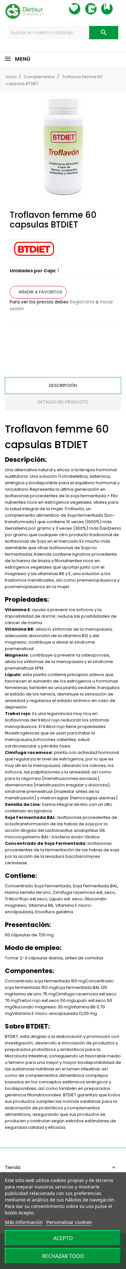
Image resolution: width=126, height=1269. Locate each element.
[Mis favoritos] (80, 9)
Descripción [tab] (63, 385)
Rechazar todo (63, 1256)
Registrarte (82, 302)
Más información (24, 1222)
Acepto (63, 1238)
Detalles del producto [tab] (63, 402)
